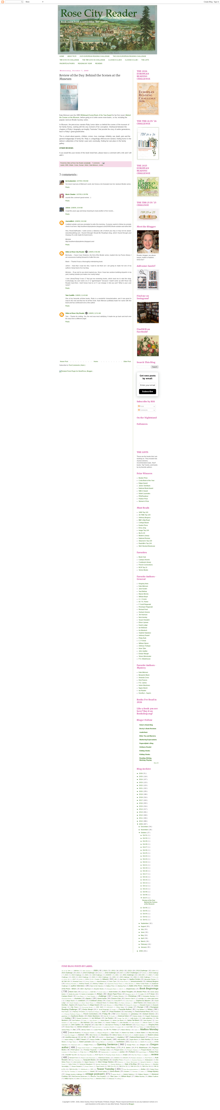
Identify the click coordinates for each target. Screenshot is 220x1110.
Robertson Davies (104, 1057)
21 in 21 (155, 977)
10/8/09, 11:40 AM (81, 295)
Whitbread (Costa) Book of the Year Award (96, 115)
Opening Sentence (108, 1044)
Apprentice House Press (114, 983)
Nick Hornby (143, 617)
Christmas (132, 996)
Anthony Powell (144, 635)
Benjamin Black (144, 675)
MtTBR (101, 1037)
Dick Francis (143, 680)
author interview (77, 986)
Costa (76, 165)
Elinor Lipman (143, 622)
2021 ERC (142, 975)
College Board (144, 523)
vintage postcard (94, 1074)
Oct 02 (145, 917)
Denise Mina (114, 1003)
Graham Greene (144, 612)
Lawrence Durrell (109, 1027)
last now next (97, 1027)
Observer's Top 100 (145, 541)
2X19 (87, 979)
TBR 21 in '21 (111, 1066)
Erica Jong (142, 528)
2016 (141, 803)
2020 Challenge (97, 975)
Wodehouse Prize (88, 1078)
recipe (125, 1055)
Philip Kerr (83, 1052)
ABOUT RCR (71, 56)
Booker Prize (143, 478)
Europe (81, 165)
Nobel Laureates (144, 493)
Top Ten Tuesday (70, 1071)
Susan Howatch (144, 620)
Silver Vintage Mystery (106, 1062)
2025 (141, 776)
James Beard (104, 1020)
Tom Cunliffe (69, 295)
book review (113, 992)
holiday (68, 1018)
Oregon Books (98, 1047)
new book (107, 1039)
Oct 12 (145, 886)
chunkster (77, 998)
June (143, 932)
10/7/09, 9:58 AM (82, 181)
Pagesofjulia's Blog (146, 743)
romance (117, 1057)
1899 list (76, 970)
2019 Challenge (77, 975)
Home (96, 361)
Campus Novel (67, 996)
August (143, 926)
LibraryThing (66, 1029)
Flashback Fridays (93, 1011)
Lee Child (130, 1027)
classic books (102, 998)
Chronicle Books (67, 998)
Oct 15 (145, 880)
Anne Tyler (142, 648)
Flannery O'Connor (79, 1011)
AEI (115, 979)
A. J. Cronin (143, 599)
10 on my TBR (66, 970)
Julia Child (98, 1024)
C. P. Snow (142, 641)
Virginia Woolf (116, 1074)
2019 (141, 794)
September (145, 923)
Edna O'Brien (119, 1005)
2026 (141, 773)
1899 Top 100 (143, 512)
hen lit (106, 1016)
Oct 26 (145, 850)
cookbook (81, 1001)
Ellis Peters (75, 1007)
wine (78, 1078)
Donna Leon (151, 1003)
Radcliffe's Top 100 (145, 543)
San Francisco (76, 1060)
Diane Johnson (126, 1003)
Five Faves (65, 1011)
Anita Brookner (101, 981)
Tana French (100, 1066)
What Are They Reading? (99, 1076)
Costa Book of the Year (146, 480)
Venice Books (143, 570)
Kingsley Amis (143, 584)
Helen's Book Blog (146, 725)
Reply (67, 187)
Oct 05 (145, 911)
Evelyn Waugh (144, 654)
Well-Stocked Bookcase (147, 546)
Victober (126, 1071)
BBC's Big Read (144, 520)
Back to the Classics (97, 986)
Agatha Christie (134, 979)
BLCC (122, 989)
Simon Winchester (145, 656)
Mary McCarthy (153, 1032)
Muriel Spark (110, 1037)
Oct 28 (145, 844)
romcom (125, 1057)
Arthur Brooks (129, 983)
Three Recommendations (130, 1069)
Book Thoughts (127, 992)
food (104, 1011)
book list (93, 992)
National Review (144, 538)
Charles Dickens (118, 996)
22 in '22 (67, 979)
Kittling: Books (144, 751)
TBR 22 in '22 (123, 1066)
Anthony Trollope (144, 646)
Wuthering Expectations (148, 740)
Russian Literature (136, 1057)
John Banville (124, 1022)
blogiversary (130, 989)
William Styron (144, 643)
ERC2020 (110, 1007)
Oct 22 (145, 862)
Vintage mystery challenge (74, 1074)
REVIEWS (98, 63)
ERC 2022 (100, 1007)
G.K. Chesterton (122, 1014)
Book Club (142, 557)
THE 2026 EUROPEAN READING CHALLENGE (129, 56)
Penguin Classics (132, 1050)
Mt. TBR (92, 1037)
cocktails (141, 998)
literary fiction (86, 1029)
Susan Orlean (89, 1066)
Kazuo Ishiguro (141, 1024)
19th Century (86, 970)
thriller (143, 1069)
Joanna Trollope (111, 1022)
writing (119, 1078)
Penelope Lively (105, 1050)
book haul (84, 992)
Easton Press (143, 525)
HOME (61, 56)
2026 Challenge (145, 977)
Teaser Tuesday (106, 1069)
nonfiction (120, 1042)
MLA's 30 (142, 533)
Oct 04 (145, 914)
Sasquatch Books (89, 1060)
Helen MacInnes (144, 685)
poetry (122, 1052)
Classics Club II (130, 998)
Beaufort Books (99, 989)
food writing (128, 1011)
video (142, 1071)
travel (92, 1071)
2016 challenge (110, 973)
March (143, 941)
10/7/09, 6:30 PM (82, 194)
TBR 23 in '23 (134, 1066)
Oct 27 (145, 847)
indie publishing (147, 1018)
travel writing (103, 1071)
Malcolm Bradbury (75, 1032)
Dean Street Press (87, 1003)
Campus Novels (144, 560)
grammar (65, 1016)
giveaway (134, 1014)
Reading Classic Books (113, 1055)
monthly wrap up (71, 1037)
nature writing (69, 1039)
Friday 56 (106, 1014)
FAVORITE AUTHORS (67, 63)
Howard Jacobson (82, 1018)
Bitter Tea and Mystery (147, 736)
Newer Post (64, 361)
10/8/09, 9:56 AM (94, 252)
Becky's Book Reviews (147, 729)
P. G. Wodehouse (144, 659)
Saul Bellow (143, 591)
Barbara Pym (122, 986)
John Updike (143, 651)
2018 (141, 797)
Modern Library (144, 536)
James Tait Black (144, 486)
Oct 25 (145, 853)
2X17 (74, 979)
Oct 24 (145, 856)
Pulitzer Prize (143, 499)
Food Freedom (115, 1011)
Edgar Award (143, 483)
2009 (67, 165)
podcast (114, 1052)
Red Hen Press (136, 1055)
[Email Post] (102, 163)
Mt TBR (83, 1037)
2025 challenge (125, 977)
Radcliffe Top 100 (71, 1055)
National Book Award (146, 488)
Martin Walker (141, 1032)
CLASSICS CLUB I (131, 60)
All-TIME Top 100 (144, 515)
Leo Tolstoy (140, 1027)
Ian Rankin (142, 690)
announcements (136, 981)
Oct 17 (145, 874)
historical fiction (123, 1016)
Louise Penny (98, 1029)
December (144, 827)
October (144, 833)
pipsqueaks (105, 1052)
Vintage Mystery (152, 1071)
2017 (141, 800)
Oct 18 (145, 871)
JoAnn (67, 208)
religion (146, 1055)
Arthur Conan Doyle (142, 983)
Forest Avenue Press (142, 1011)
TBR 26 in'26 (73, 1069)
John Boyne (136, 1022)
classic (88, 998)
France (156, 1011)
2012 (141, 815)
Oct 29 (145, 841)
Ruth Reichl (148, 1057)
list (74, 1030)
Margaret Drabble (89, 1032)
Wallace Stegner (143, 1074)
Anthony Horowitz (71, 983)
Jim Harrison (143, 615)
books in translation (88, 994)
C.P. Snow (151, 994)
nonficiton (110, 1042)
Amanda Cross (144, 677)
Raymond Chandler (86, 1055)
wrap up (111, 1078)
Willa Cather (114, 1076)
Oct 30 (145, 838)
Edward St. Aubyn (131, 1005)
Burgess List (130, 994)
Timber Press (154, 1069)
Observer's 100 (76, 1044)
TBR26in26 (84, 1069)
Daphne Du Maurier (143, 1001)
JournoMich (69, 221)
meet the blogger (70, 1035)
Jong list (88, 1025)
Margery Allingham (103, 1032)
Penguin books (119, 1050)
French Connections (146, 565)
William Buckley (140, 1076)
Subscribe (147, 391)
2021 (141, 788)
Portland (132, 1052)
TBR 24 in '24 (146, 1066)
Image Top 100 (144, 530)
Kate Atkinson (94, 165)
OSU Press (111, 1047)
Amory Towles (90, 981)
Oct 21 (145, 865)
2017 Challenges (132, 973)
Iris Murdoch (143, 630)
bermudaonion (70, 181)
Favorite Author (125, 1009)
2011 (141, 818)
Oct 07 (145, 898)
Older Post (127, 361)
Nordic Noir (134, 1042)
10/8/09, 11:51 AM (94, 313)
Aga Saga (123, 979)
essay (130, 1007)
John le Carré (147, 1022)
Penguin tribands (146, 1050)
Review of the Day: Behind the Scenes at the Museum (149, 902)
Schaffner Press (118, 1060)
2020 (141, 791)
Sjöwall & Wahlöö (146, 1062)
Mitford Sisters (117, 1035)
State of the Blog (131, 1064)
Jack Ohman (94, 1020)
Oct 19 (145, 868)
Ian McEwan (143, 628)
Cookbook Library (145, 562)
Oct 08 (145, 895)
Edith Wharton (107, 1005)
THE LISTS (145, 60)
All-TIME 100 (66, 981)
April (142, 938)
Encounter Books (87, 1007)
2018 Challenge (153, 973)
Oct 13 (145, 883)
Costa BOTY (118, 1000)
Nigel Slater (73, 1042)
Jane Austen (143, 589)
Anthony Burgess (144, 517)
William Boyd (143, 597)
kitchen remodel (83, 1027)
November (144, 830)
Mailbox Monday (149, 1029)
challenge (103, 996)
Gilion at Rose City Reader (75, 163)
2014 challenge (67, 973)
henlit (113, 1016)
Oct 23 (145, 859)
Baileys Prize (110, 986)
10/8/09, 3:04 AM (76, 208)
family (114, 1009)
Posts (142, 406)
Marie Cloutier (70, 194)
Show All (156, 763)
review (101, 165)
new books (122, 1039)
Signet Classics (90, 1062)
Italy (85, 1020)
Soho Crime (72, 1064)
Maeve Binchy (143, 594)
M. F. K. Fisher (143, 602)
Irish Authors (76, 1020)
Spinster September (102, 1064)
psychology (142, 1052)
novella (149, 1042)
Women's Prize (144, 501)
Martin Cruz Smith (128, 1032)
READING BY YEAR (85, 63)
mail (136, 1029)
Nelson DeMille (95, 1039)
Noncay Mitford (100, 1042)
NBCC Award (143, 491)
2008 (141, 951)
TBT (92, 1069)
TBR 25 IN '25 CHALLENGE (69, 60)
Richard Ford (143, 609)
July (142, 929)
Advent (105, 979)
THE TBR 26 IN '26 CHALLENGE (93, 60)
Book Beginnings (149, 988)
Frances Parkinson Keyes (72, 1014)
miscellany (105, 1035)
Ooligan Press (88, 1044)
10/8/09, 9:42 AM (80, 221)
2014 (141, 809)
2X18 (81, 979)
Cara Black (80, 996)
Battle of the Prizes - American (139, 986)
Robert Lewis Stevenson (88, 1057)
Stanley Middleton (116, 1064)
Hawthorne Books (77, 1016)
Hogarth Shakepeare (151, 1016)
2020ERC (109, 975)
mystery (120, 1037)
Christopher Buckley (149, 996)
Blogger (131, 1104)
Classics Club (116, 998)
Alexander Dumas (150, 979)
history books (137, 1016)
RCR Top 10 (143, 567)
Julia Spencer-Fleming (112, 1024)
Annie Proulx (124, 981)
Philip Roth (142, 638)
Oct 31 (145, 835)
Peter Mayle (73, 1052)
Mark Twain (115, 1032)
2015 (141, 806)
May (142, 935)
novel (142, 1042)
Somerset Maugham (86, 1064)
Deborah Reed (101, 1003)
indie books (134, 1018)
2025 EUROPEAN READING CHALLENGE (94, 56)
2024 (141, 779)
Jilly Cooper (73, 1022)
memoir (81, 1035)
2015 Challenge (89, 973)
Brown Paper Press (115, 994)
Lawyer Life (120, 1027)
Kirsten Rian (70, 1027)
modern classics (139, 1035)
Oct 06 (145, 908)
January (144, 947)
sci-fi (127, 1060)
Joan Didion (98, 1022)
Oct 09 (145, 892)
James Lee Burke (118, 1020)
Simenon (121, 1062)
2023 (141, 782)
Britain (71, 165)
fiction (87, 165)
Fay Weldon (141, 1009)
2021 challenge (128, 975)
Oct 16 (145, 877)
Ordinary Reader (145, 747)
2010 (141, 821)
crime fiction (129, 1000)
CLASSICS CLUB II (115, 60)
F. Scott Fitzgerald (145, 604)
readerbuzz (143, 732)
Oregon (143, 1045)
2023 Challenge (84, 977)
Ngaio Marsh (143, 688)
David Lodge (143, 625)
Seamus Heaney (137, 1060)
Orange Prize (131, 1044)
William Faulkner (153, 1076)
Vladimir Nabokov (145, 633)
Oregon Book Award (83, 1047)
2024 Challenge (104, 977)
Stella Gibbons (145, 1064)
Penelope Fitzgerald (146, 607)
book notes (102, 992)
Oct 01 (145, 920)
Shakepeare (149, 1060)
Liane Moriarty (151, 1027)
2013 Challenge (142, 971)
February (144, 944)
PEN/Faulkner (143, 496)
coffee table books (152, 998)
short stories (77, 1062)
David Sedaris (74, 1003)
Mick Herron (94, 1035)
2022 (141, 785)
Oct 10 (145, 889)
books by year (73, 994)
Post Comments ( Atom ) (77, 365)
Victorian (135, 1071)
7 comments (96, 163)
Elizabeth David (145, 1005)
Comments (144, 410)
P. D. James (143, 683)
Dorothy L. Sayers (145, 693)
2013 (141, 812)
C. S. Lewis (140, 994)
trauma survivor (83, 1071)
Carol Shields (91, 996)
